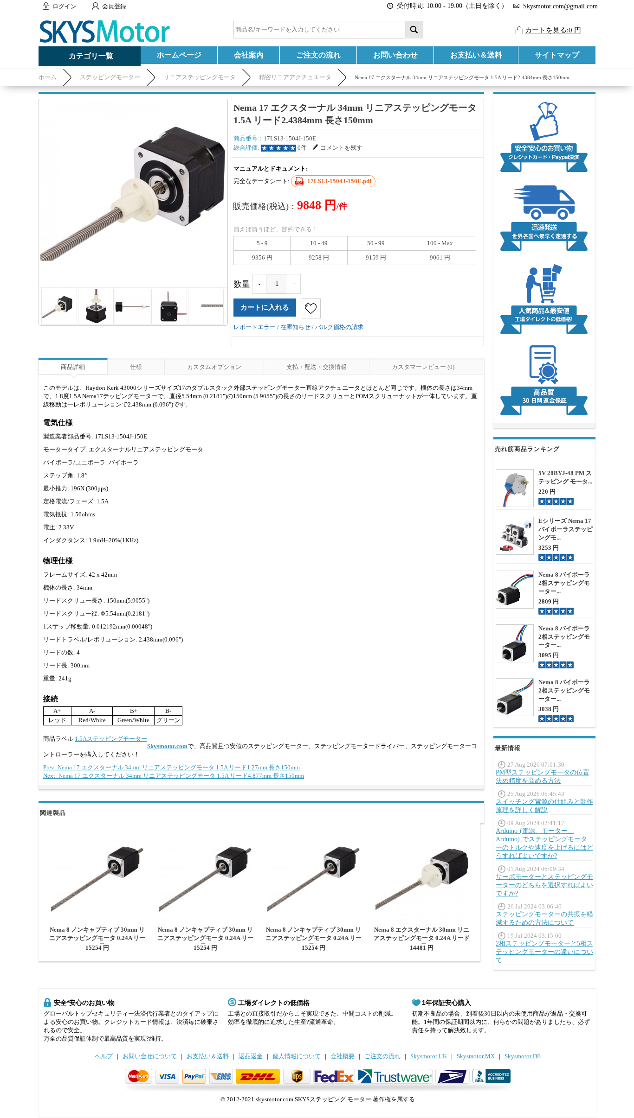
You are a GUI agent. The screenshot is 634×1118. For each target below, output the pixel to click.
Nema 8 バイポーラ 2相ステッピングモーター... (564, 583)
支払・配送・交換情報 (316, 366)
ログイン (64, 6)
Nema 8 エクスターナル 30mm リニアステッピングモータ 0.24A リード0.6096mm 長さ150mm (422, 938)
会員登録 (114, 6)
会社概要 (342, 1056)
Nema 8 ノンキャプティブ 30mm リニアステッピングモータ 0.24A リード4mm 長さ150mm (313, 938)
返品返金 (251, 1056)
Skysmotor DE (523, 1056)
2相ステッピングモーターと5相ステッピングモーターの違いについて (544, 952)
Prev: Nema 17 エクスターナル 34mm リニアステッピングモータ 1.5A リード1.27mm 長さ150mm (171, 767)
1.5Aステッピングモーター (111, 738)
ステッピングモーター (110, 77)
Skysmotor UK (428, 1056)
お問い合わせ (395, 55)
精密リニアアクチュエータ (295, 77)
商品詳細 (73, 366)
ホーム (48, 77)
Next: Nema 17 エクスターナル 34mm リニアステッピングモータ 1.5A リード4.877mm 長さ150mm (173, 775)
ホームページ (179, 55)
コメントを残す (341, 147)
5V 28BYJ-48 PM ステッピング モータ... (565, 477)
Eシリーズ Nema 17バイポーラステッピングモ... (565, 529)
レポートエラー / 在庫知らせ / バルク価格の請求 (298, 327)
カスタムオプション (214, 366)
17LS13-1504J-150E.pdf (339, 181)
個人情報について (296, 1056)
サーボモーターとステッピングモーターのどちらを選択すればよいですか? (544, 885)
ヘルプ (104, 1056)
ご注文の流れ (318, 55)
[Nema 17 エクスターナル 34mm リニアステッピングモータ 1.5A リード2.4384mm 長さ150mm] (133, 193)
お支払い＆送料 (476, 55)
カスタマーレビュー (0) (423, 366)
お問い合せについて (150, 1056)
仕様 (136, 366)
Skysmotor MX (476, 1056)
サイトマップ (557, 55)
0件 (302, 147)
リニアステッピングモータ (199, 77)
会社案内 (249, 55)
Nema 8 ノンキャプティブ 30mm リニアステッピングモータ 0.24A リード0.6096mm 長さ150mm (97, 938)
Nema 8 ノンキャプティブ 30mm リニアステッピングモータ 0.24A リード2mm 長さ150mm (205, 938)
